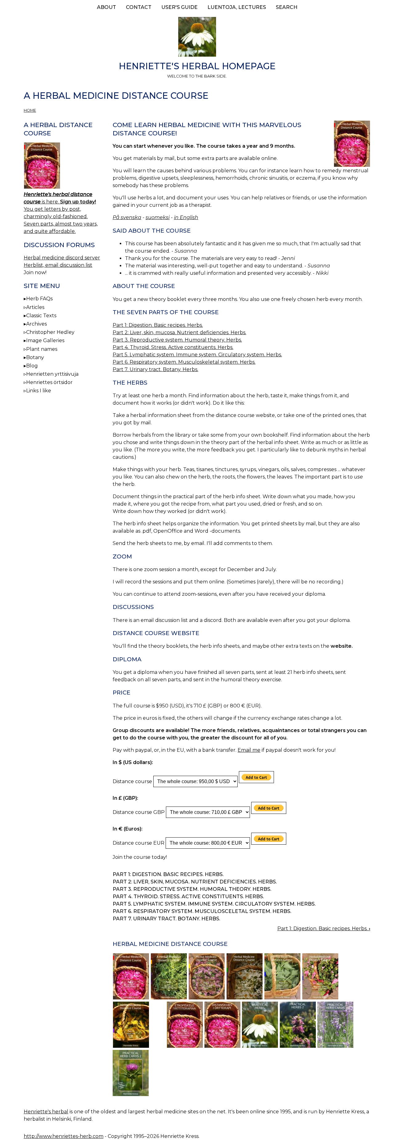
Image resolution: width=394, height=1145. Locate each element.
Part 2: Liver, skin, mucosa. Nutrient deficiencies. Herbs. (179, 332)
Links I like (38, 391)
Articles (35, 307)
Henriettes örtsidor (49, 382)
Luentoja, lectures (236, 7)
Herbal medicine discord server (62, 258)
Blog (32, 366)
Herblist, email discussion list (58, 265)
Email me (249, 750)
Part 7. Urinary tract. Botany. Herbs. (155, 369)
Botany (35, 357)
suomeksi (158, 217)
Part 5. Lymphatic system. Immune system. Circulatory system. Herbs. (197, 355)
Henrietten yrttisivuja (52, 374)
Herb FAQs (39, 299)
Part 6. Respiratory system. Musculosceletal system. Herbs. (202, 911)
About (106, 7)
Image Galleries (45, 340)
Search (286, 7)
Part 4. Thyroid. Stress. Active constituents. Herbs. (173, 347)
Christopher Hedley (50, 332)
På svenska (127, 217)
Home (30, 110)
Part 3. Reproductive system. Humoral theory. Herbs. (177, 340)
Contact (138, 7)
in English (186, 217)
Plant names (41, 349)
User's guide (179, 7)
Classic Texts (41, 315)
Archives (36, 324)
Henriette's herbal (46, 1112)
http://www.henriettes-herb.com (63, 1136)
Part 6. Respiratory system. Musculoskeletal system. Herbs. (184, 362)
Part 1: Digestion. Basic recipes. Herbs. (158, 325)
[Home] (197, 38)
